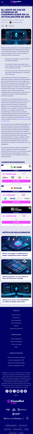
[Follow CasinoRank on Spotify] (21, 391)
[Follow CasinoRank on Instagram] (10, 391)
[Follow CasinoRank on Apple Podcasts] (25, 391)
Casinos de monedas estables (16, 363)
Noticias (16, 326)
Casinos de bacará (16, 339)
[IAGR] (8, 409)
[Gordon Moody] (16, 414)
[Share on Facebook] (6, 26)
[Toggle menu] (2, 1)
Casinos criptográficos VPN (16, 365)
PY (15, 395)
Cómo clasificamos (16, 323)
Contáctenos (16, 317)
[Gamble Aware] (14, 418)
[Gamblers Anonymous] (14, 409)
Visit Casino (16, 181)
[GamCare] (22, 409)
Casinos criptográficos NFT (16, 360)
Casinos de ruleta (16, 344)
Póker (16, 347)
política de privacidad (16, 328)
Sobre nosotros (16, 315)
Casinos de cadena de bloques (16, 357)
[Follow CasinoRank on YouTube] (18, 391)
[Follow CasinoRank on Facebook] (7, 391)
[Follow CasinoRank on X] (14, 391)
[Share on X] (2, 26)
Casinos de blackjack (16, 341)
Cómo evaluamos (16, 320)
